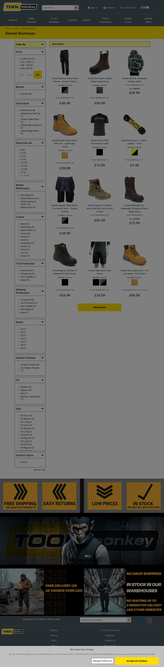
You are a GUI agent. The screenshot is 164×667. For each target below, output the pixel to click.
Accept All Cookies (136, 661)
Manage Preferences (102, 661)
